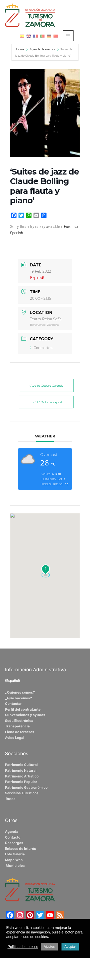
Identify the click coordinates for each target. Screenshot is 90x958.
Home (20, 49)
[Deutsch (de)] (49, 36)
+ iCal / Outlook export (46, 402)
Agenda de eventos (42, 49)
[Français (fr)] (35, 36)
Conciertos (43, 348)
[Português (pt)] (42, 36)
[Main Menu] (68, 35)
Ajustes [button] (49, 946)
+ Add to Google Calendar (46, 385)
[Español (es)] (22, 36)
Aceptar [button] (70, 946)
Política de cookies (23, 947)
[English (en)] (28, 36)
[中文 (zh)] (56, 36)
